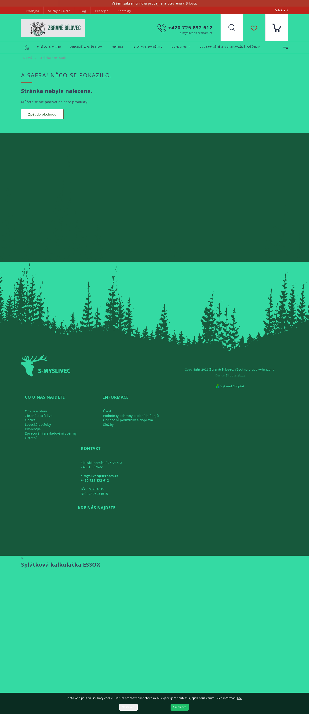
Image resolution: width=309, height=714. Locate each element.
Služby (108, 424)
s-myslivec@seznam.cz (99, 476)
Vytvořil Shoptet (232, 386)
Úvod (107, 411)
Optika (30, 420)
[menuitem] (48, 47)
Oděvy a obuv (36, 411)
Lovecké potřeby (38, 424)
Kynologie (33, 429)
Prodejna (32, 11)
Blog (82, 11)
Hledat (235, 28)
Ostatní (31, 438)
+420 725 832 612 (95, 480)
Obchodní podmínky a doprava (128, 420)
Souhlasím (180, 707)
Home (29, 47)
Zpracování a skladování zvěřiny (51, 433)
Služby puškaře (59, 11)
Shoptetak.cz (235, 375)
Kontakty (124, 11)
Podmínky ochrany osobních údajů (131, 416)
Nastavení (128, 707)
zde (239, 698)
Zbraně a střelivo (38, 416)
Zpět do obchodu (42, 114)
